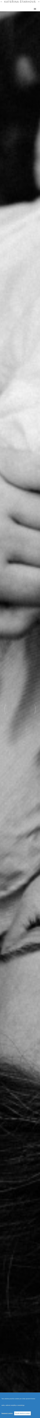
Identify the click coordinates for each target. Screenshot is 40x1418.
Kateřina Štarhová (20, 1)
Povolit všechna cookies (22, 1413)
